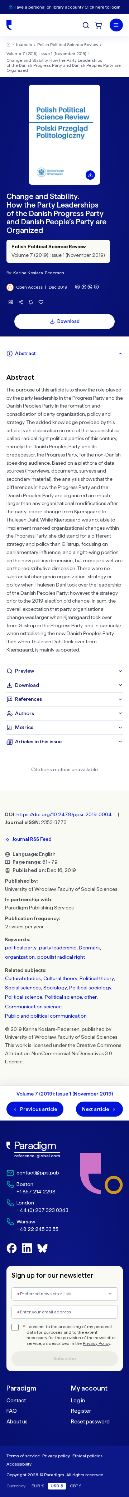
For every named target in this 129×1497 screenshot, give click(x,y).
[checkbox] (15, 1327)
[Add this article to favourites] (41, 302)
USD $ (57, 1485)
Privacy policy (56, 1455)
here (99, 7)
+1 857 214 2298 (36, 1191)
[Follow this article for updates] (31, 302)
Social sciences (23, 987)
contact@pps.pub (37, 1173)
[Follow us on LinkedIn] (27, 1248)
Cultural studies (23, 978)
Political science (23, 997)
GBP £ (76, 1485)
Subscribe (64, 1358)
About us (17, 1421)
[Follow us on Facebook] (11, 1248)
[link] (37, 1150)
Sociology (55, 987)
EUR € (38, 1485)
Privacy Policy (96, 1343)
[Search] (86, 25)
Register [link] (81, 1411)
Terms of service (23, 1455)
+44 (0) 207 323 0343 (42, 1210)
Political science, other (71, 997)
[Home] (8, 25)
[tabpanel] (64, 512)
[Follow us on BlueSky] (42, 1248)
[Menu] (116, 25)
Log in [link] (78, 1400)
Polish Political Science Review (67, 44)
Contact (16, 1400)
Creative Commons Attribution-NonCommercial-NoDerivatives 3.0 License (63, 1053)
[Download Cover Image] (90, 175)
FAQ (11, 1411)
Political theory (97, 978)
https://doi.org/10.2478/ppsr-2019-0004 (64, 814)
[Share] (20, 302)
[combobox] (64, 1294)
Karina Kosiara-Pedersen (38, 272)
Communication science (33, 1006)
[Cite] (10, 302)
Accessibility (19, 1464)
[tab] (64, 354)
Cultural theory (60, 978)
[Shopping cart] (98, 25)
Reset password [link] (90, 1421)
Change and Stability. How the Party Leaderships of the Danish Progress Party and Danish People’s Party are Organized (63, 65)
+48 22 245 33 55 (37, 1229)
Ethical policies (87, 1455)
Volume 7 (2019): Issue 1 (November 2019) (46, 53)
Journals (24, 44)
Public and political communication (46, 1016)
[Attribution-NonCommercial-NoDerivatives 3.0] (87, 287)
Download (68, 321)
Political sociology (90, 987)
